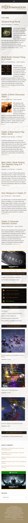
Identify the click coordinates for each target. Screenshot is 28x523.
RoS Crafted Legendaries (12, 297)
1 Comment (16, 24)
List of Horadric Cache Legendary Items (10, 279)
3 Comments (19, 136)
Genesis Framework (19, 516)
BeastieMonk (4, 311)
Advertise (16, 519)
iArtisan (10, 516)
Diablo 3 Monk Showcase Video (13, 95)
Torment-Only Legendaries (12, 290)
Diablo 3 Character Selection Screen (10, 222)
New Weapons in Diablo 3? (13, 193)
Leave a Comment (21, 62)
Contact (12, 519)
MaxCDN (17, 517)
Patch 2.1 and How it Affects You (8, 316)
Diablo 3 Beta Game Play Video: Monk (12, 133)
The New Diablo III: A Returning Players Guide (11, 436)
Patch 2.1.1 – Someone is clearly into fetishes (11, 313)
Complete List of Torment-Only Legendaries (11, 277)
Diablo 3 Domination (14, 7)
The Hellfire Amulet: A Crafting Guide (9, 318)
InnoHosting (14, 518)
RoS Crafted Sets (10, 301)
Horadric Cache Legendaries (13, 294)
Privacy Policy (20, 519)
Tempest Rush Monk (10, 22)
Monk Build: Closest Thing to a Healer (13, 58)
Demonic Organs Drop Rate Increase (11, 423)
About (9, 519)
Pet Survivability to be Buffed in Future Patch (11, 320)
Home (3, 17)
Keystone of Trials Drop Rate (9, 390)
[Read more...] (5, 87)
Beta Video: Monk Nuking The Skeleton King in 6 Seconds (13, 164)
